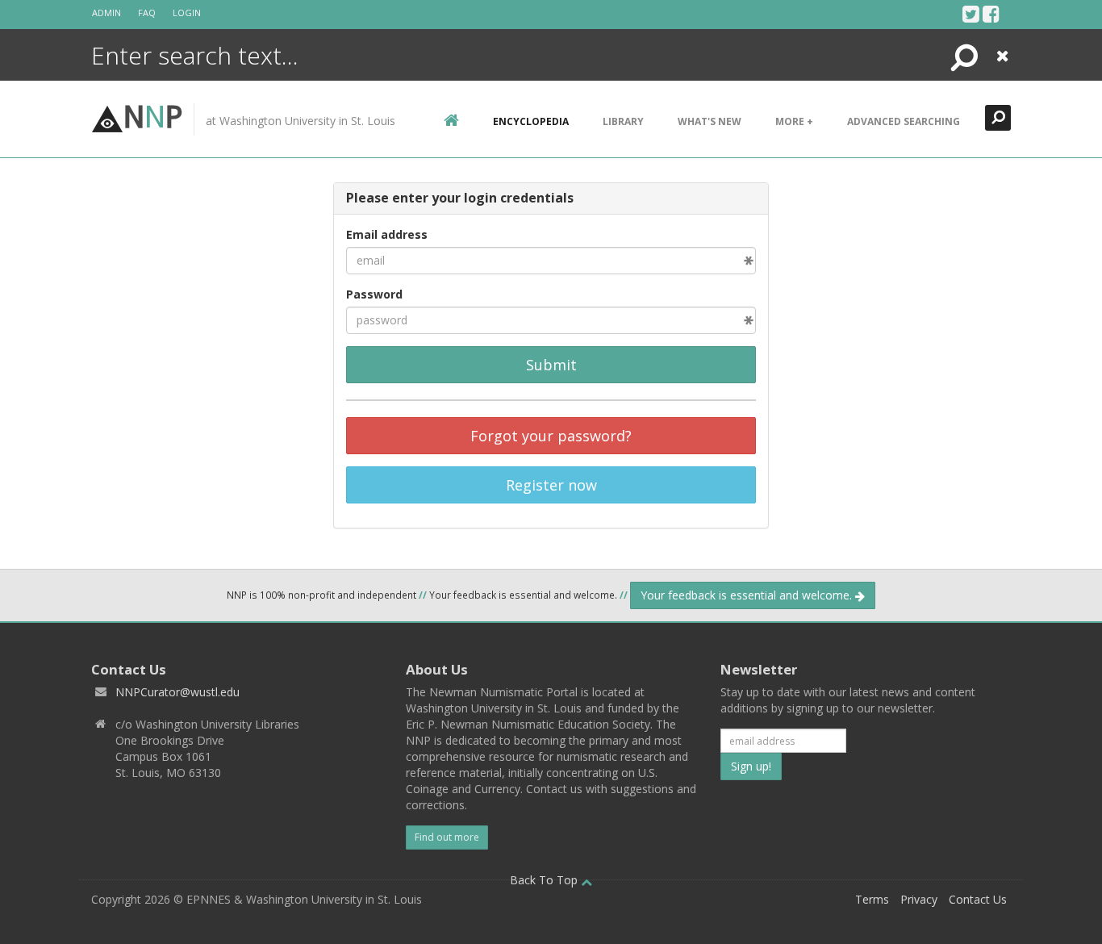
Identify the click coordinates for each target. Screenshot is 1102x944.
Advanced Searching (903, 121)
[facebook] (991, 13)
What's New (709, 121)
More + (794, 121)
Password (374, 294)
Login (187, 12)
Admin (106, 12)
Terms (872, 899)
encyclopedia (531, 121)
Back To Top (545, 880)
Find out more (447, 837)
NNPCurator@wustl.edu (177, 692)
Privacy (918, 899)
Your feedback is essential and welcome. (748, 595)
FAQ (147, 12)
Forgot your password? (551, 435)
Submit (551, 364)
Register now (551, 485)
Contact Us (978, 899)
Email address (387, 234)
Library (623, 121)
